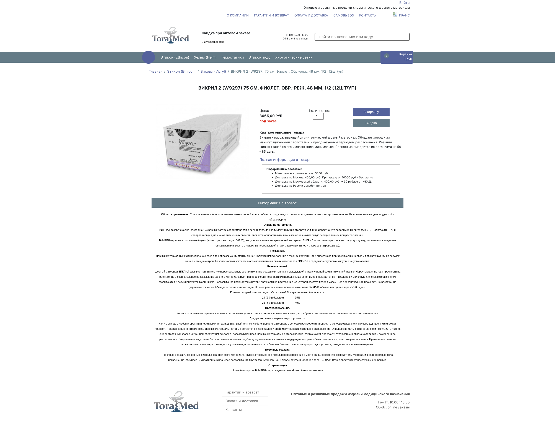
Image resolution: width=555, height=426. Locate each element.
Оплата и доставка (311, 15)
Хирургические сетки (294, 57)
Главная (155, 71)
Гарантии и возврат (271, 15)
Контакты (367, 15)
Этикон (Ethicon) (181, 71)
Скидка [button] (371, 123)
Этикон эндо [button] (260, 57)
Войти (404, 2)
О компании (238, 15)
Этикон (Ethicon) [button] (175, 57)
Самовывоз (343, 15)
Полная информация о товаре (285, 159)
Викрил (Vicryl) (213, 71)
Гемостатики (233, 57)
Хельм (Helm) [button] (205, 57)
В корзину (371, 112)
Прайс (404, 15)
